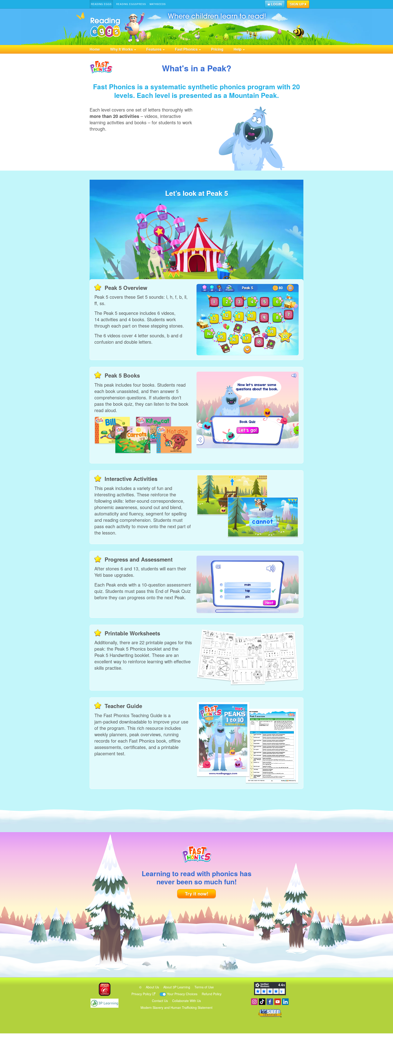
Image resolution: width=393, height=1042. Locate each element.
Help (238, 49)
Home (95, 49)
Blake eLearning (104, 989)
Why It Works (122, 49)
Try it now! (196, 893)
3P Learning (104, 1003)
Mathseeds (158, 4)
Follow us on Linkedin (285, 1001)
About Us (152, 987)
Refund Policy (212, 994)
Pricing (217, 49)
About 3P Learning (176, 987)
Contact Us (160, 1000)
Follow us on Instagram (254, 1001)
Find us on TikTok (262, 1001)
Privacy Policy (141, 994)
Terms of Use (204, 987)
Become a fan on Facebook (270, 1001)
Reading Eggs (101, 4)
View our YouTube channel (277, 1001)
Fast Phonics (187, 49)
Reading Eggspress (131, 4)
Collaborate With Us (186, 1000)
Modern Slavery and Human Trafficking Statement (176, 1007)
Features (154, 49)
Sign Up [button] (297, 4)
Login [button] (276, 4)
